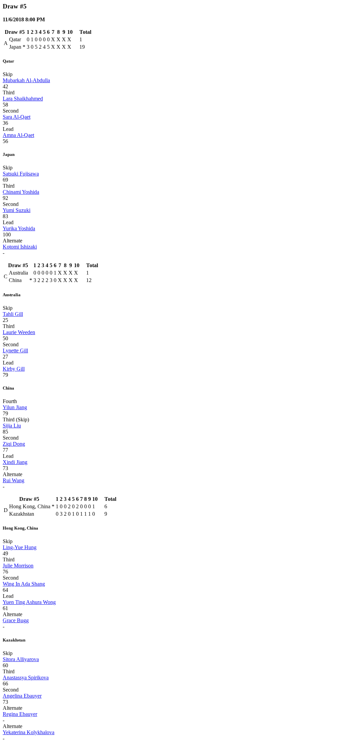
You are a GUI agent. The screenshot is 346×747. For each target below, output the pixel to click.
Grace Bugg (16, 620)
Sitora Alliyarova (21, 659)
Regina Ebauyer (20, 714)
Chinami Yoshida (21, 192)
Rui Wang (13, 480)
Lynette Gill (15, 350)
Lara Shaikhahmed (23, 98)
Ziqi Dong (14, 444)
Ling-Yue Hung (19, 547)
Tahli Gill (13, 314)
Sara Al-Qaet (16, 117)
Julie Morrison (18, 565)
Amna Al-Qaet (18, 135)
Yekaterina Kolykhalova (28, 732)
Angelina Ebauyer (22, 696)
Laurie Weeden (19, 332)
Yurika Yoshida (19, 228)
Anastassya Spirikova (26, 677)
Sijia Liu (12, 425)
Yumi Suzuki (16, 210)
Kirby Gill (14, 369)
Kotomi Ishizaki (20, 247)
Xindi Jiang (15, 462)
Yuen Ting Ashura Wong (29, 602)
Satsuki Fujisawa (21, 174)
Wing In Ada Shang (24, 584)
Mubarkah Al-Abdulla (26, 80)
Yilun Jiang (15, 407)
